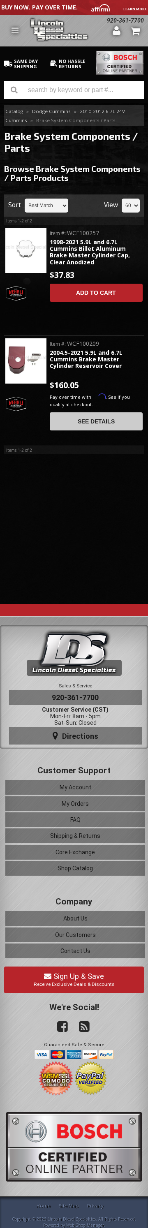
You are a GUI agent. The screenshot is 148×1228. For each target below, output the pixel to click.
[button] (74, 90)
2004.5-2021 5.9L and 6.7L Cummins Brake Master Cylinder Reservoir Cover (86, 359)
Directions (79, 736)
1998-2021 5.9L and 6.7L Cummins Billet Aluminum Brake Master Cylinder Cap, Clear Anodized (90, 252)
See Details (96, 421)
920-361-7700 (125, 20)
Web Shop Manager (85, 1225)
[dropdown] (15, 30)
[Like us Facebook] (59, 1027)
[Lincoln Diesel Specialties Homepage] (68, 30)
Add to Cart (96, 292)
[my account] (116, 30)
